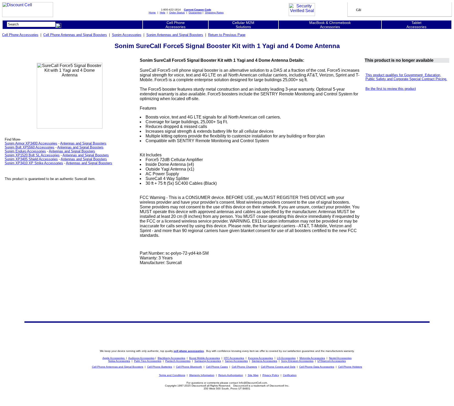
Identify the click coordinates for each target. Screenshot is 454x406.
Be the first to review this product (390, 89)
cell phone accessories (189, 351)
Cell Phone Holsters (350, 366)
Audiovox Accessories (141, 358)
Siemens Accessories (264, 360)
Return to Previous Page (226, 35)
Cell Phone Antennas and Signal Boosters (75, 35)
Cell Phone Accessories (20, 35)
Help (162, 12)
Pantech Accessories (177, 360)
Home (152, 12)
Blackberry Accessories (171, 358)
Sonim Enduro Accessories (25, 151)
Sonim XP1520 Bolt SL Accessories (32, 155)
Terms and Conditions (172, 375)
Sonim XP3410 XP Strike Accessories (34, 163)
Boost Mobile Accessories (204, 358)
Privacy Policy (270, 375)
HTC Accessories (234, 358)
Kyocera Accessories (260, 358)
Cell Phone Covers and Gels (278, 366)
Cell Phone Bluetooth (189, 366)
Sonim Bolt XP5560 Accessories (29, 147)
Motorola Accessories (312, 358)
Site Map (253, 375)
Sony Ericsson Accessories (297, 360)
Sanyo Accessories (236, 360)
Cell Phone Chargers (244, 366)
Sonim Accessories (126, 35)
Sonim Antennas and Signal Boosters (174, 35)
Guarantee (195, 12)
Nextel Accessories (340, 358)
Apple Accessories (113, 358)
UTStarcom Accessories (331, 360)
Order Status (177, 12)
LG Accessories (286, 358)
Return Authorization (230, 375)
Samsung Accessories (207, 360)
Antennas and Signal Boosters (83, 143)
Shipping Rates (214, 12)
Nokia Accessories (119, 360)
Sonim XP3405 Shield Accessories (31, 159)
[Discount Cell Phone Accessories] (27, 15)
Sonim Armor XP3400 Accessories (31, 143)
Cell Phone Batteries (159, 366)
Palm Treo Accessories (147, 360)
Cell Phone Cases (217, 366)
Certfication (290, 375)
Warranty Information (201, 375)
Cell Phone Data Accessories (316, 366)
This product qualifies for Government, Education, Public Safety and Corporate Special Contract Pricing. (406, 77)
